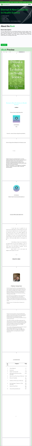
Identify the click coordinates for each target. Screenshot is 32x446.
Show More (4, 45)
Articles (25, 2)
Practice (21, 2)
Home (2, 2)
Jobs (12, 2)
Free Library (16, 2)
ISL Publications (4, 17)
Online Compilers (7, 2)
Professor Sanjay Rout (5, 15)
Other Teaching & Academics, (16, 21)
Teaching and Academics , (6, 21)
